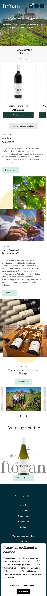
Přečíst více (10, 170)
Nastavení (14, 586)
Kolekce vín (23, 522)
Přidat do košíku (18, 115)
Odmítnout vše (28, 586)
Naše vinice (23, 516)
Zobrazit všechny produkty (23, 126)
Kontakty (23, 527)
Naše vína (23, 505)
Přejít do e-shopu (24, 478)
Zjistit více (9, 293)
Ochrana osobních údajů (23, 536)
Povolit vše (23, 591)
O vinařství (23, 511)
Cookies (23, 541)
